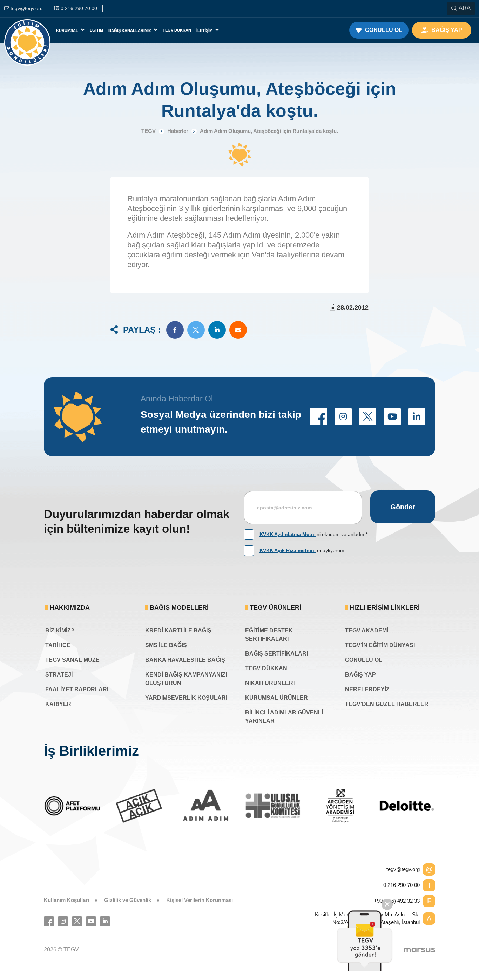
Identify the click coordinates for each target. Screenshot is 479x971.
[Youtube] (91, 921)
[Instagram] (63, 921)
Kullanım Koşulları (66, 900)
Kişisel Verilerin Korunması (199, 900)
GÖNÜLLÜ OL (363, 660)
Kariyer (58, 704)
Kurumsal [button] (67, 30)
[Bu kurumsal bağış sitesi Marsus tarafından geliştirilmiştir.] (419, 949)
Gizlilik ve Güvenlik (127, 900)
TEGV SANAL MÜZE (72, 660)
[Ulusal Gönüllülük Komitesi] (273, 806)
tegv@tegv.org (403, 869)
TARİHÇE (57, 645)
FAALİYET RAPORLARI (76, 689)
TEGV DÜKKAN (266, 668)
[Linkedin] (105, 921)
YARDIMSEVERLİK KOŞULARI (186, 698)
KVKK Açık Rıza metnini (287, 550)
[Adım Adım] (206, 806)
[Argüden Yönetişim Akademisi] (340, 806)
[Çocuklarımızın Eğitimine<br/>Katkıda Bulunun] (365, 940)
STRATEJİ (59, 675)
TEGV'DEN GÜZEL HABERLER (387, 704)
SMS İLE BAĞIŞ (166, 645)
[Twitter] (77, 921)
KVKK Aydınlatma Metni (287, 534)
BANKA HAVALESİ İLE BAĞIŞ (185, 660)
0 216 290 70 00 (401, 885)
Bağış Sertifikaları (276, 654)
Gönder (402, 507)
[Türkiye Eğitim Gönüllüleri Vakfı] (27, 30)
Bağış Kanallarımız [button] (130, 30)
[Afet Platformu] (72, 806)
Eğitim (96, 30)
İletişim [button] (205, 30)
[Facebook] (49, 921)
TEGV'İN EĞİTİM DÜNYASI (380, 645)
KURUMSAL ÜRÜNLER (276, 698)
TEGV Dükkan (177, 30)
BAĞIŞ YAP (360, 675)
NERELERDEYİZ (367, 689)
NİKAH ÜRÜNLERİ (270, 683)
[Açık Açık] (139, 806)
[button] (175, 330)
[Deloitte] (407, 806)
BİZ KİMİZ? (59, 630)
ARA (465, 8)
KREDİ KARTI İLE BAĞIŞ (178, 630)
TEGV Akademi (366, 630)
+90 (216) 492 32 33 (397, 901)
